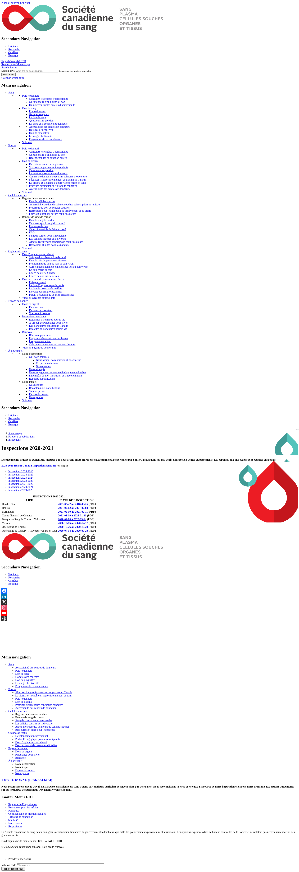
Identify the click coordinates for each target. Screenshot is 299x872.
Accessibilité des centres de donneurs (49, 126)
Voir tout (27, 142)
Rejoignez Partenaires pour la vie (47, 319)
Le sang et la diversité (41, 136)
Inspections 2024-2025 (20, 474)
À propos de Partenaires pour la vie (48, 322)
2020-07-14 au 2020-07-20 (73, 530)
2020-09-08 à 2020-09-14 (72, 519)
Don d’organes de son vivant (38, 254)
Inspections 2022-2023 (20, 480)
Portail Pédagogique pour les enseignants (51, 294)
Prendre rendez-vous (19, 858)
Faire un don (36, 307)
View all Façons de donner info (39, 347)
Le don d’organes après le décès (46, 285)
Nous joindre (36, 397)
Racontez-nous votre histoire (44, 387)
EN (21, 61)
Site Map (13, 819)
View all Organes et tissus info (38, 297)
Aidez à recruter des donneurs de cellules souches (56, 241)
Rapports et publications (42, 378)
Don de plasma (30, 160)
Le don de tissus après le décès (45, 288)
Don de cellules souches (42, 201)
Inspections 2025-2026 (20, 471)
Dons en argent (30, 304)
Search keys (8, 70)
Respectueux (15, 826)
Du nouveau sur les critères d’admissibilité (52, 104)
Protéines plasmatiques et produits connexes (53, 185)
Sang (11, 92)
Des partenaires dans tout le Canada (48, 325)
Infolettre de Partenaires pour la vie (48, 328)
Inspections (14, 439)
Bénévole (27, 332)
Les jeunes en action (40, 341)
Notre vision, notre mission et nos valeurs (58, 360)
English (5, 61)
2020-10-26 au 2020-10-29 (73, 526)
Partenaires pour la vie (34, 316)
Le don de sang (37, 117)
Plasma (12, 145)
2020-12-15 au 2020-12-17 (73, 523)
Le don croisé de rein (40, 269)
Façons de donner (18, 300)
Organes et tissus (17, 251)
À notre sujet (15, 350)
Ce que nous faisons (47, 363)
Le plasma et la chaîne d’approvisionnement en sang (57, 182)
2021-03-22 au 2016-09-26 (73, 504)
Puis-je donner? (30, 95)
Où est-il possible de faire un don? (47, 229)
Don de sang (29, 108)
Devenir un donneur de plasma (46, 164)
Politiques (13, 810)
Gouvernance (43, 366)
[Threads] (149, 618)
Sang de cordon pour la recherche (47, 235)
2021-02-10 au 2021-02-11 (73, 511)
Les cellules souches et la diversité (47, 238)
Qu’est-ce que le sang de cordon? (47, 223)
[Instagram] (149, 607)
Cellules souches (17, 195)
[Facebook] (149, 591)
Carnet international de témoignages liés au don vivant (58, 266)
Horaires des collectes (41, 129)
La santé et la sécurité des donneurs (48, 123)
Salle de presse (37, 391)
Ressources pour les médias (23, 807)
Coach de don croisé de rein (44, 276)
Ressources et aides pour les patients (49, 244)
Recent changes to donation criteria (48, 157)
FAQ (32, 232)
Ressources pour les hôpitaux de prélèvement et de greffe (60, 210)
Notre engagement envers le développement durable (57, 372)
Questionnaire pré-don (41, 120)
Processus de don (38, 226)
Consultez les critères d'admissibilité (48, 98)
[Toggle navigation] (297, 429)
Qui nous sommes (39, 356)
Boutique (13, 55)
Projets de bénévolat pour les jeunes (48, 338)
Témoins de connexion (20, 816)
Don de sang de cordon (42, 220)
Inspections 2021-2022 (20, 483)
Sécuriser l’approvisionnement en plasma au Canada (57, 179)
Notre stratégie (37, 369)
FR (24, 61)
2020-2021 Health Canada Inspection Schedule (28, 465)
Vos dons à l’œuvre (39, 313)
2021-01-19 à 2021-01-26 (72, 515)
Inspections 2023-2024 (20, 477)
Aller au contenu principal (15, 2)
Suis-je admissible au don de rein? (47, 257)
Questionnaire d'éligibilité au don (47, 101)
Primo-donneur (37, 111)
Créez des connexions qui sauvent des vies (52, 344)
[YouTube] (149, 613)
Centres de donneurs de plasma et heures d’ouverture (58, 176)
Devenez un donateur (40, 310)
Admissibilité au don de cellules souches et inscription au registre (64, 204)
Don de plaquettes (39, 132)
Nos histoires (36, 384)
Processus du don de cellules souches (49, 207)
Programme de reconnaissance (45, 139)
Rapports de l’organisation (22, 804)
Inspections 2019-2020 (20, 490)
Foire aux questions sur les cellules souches (52, 213)
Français (14, 61)
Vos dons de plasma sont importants (48, 167)
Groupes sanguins (39, 114)
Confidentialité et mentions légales (27, 813)
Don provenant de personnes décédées (43, 279)
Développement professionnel (45, 291)
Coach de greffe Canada (42, 272)
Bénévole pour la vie (40, 335)
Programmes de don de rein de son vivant (51, 263)
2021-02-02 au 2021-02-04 (73, 507)
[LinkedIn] (149, 596)
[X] (149, 602)
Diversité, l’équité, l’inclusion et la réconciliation (55, 375)
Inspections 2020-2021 (20, 487)
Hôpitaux (13, 46)
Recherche (14, 49)
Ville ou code (8, 865)
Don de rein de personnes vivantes (48, 260)
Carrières (13, 52)
